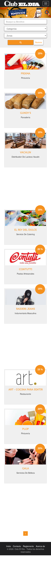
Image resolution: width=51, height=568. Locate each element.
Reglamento (28, 546)
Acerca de (40, 546)
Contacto (17, 546)
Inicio (8, 546)
